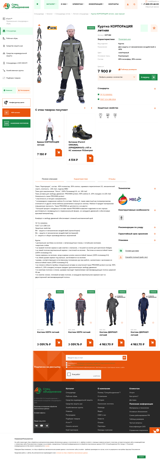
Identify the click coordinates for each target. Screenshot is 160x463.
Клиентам (134, 389)
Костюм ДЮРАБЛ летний (108, 333)
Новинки (9, 90)
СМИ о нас (102, 415)
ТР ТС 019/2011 (106, 94)
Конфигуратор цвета (16, 102)
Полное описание (49, 179)
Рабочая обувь (71, 396)
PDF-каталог (15, 112)
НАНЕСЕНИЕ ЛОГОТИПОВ (19, 123)
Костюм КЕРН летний (48, 332)
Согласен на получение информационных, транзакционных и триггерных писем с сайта (96, 367)
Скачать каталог (72, 426)
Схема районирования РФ (139, 415)
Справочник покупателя (138, 430)
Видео (100, 411)
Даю (84, 365)
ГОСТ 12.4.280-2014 (108, 99)
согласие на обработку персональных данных (85, 365)
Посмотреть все (125, 39)
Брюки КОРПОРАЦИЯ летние (48, 143)
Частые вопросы (135, 423)
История (101, 400)
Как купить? (133, 396)
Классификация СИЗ (137, 426)
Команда (101, 407)
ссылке (47, 446)
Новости (101, 419)
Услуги (131, 392)
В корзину (145, 77)
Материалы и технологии (139, 408)
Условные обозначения (138, 412)
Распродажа (24, 90)
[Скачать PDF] (144, 28)
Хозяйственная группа (74, 407)
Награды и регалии (105, 430)
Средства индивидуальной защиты (79, 400)
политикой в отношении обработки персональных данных (96, 363)
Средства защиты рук (74, 404)
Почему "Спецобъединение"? (109, 392)
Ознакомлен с (91, 363)
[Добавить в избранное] (154, 28)
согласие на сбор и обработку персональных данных (72, 453)
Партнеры (101, 426)
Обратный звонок (152, 7)
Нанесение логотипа (106, 404)
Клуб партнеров (72, 430)
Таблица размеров (129, 69)
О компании (104, 389)
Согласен (141, 456)
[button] (39, 25)
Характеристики (81, 179)
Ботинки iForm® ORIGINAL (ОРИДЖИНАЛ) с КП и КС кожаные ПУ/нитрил (81, 146)
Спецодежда (71, 392)
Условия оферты (39, 413)
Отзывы (112, 179)
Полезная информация (141, 404)
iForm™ (69, 422)
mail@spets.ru (153, 1)
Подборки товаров (73, 419)
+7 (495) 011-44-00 (151, 4)
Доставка (132, 400)
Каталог (70, 389)
